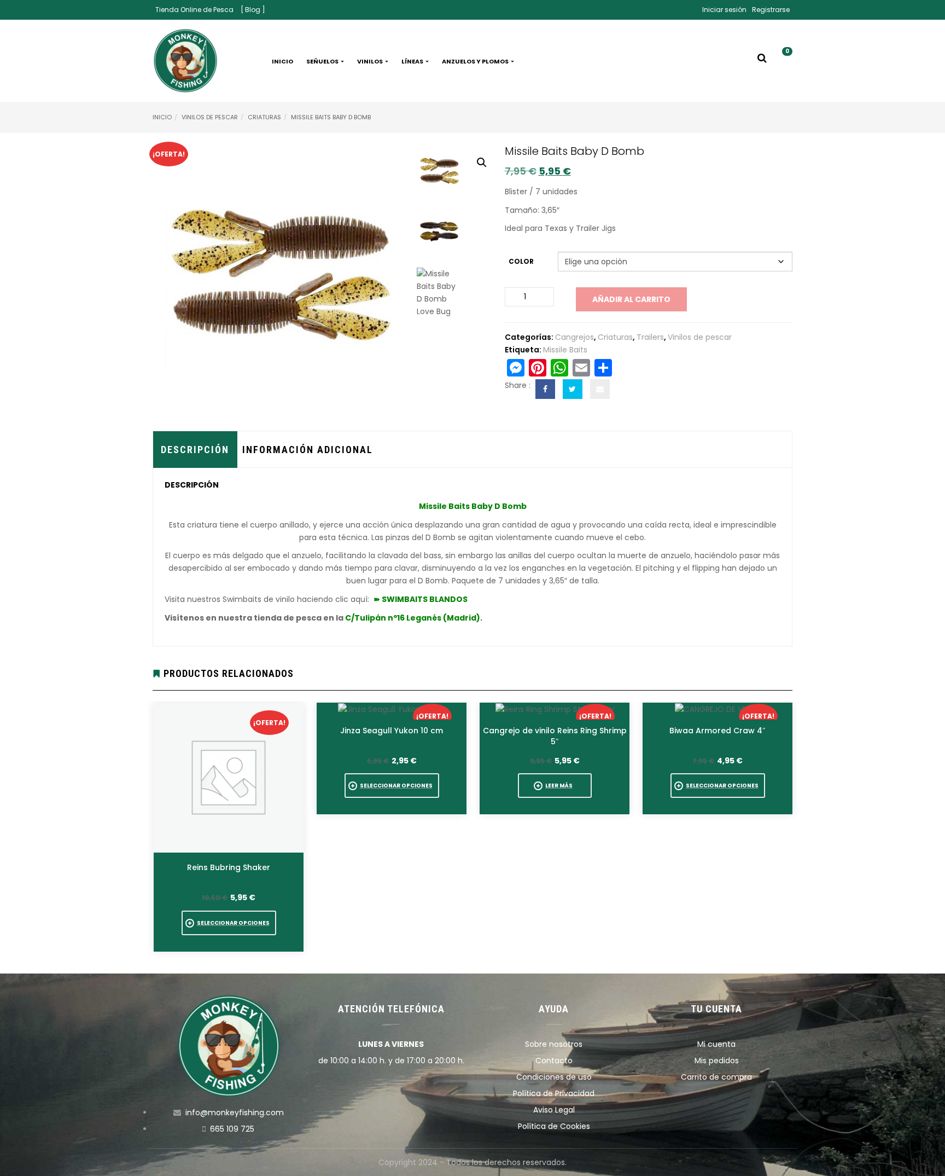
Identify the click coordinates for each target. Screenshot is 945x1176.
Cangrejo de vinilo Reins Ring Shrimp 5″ (555, 736)
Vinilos (370, 61)
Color (521, 261)
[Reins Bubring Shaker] (229, 778)
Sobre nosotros (553, 1044)
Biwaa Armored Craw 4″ (717, 730)
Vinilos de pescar (210, 117)
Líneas (412, 61)
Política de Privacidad (553, 1093)
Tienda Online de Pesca (194, 9)
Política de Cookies (554, 1126)
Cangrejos (574, 337)
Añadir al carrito (631, 299)
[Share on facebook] (545, 389)
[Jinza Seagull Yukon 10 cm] (392, 709)
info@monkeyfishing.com (234, 1112)
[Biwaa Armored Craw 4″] (718, 709)
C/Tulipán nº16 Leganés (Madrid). (413, 617)
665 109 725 (232, 1128)
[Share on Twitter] (572, 389)
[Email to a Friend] (600, 389)
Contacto (554, 1060)
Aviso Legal (554, 1109)
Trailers (650, 337)
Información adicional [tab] (307, 449)
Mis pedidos (717, 1060)
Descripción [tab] (195, 449)
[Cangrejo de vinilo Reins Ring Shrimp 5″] (554, 709)
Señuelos (323, 61)
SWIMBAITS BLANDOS (425, 599)
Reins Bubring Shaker (228, 867)
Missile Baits (565, 349)
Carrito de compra (716, 1076)
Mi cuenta (716, 1044)
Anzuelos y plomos (476, 61)
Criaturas (264, 117)
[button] (783, 61)
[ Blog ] (253, 9)
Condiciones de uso (554, 1076)
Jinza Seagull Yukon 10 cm (391, 730)
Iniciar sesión (724, 9)
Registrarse (771, 9)
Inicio (282, 61)
